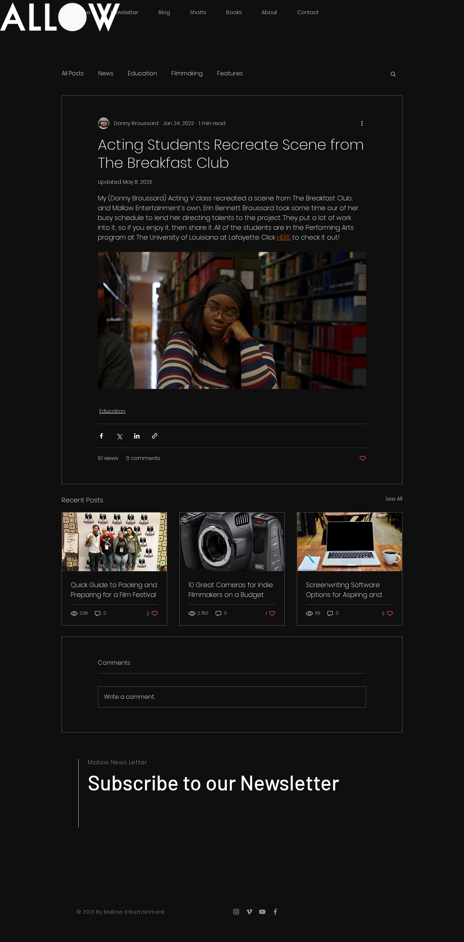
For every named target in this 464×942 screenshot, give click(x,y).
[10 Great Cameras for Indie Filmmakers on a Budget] (232, 542)
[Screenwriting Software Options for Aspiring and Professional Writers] (349, 542)
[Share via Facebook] (101, 435)
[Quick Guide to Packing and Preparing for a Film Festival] (114, 542)
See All (393, 498)
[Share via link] (154, 435)
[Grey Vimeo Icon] (249, 912)
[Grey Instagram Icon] (236, 912)
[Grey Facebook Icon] (275, 912)
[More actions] (361, 123)
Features (230, 74)
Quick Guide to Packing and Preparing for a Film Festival (114, 589)
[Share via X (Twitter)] (119, 435)
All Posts (73, 74)
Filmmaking (187, 74)
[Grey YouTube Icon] (262, 912)
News (105, 74)
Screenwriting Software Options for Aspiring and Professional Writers (344, 589)
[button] (393, 73)
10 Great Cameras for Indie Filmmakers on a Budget (230, 589)
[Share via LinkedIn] (136, 435)
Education (142, 74)
